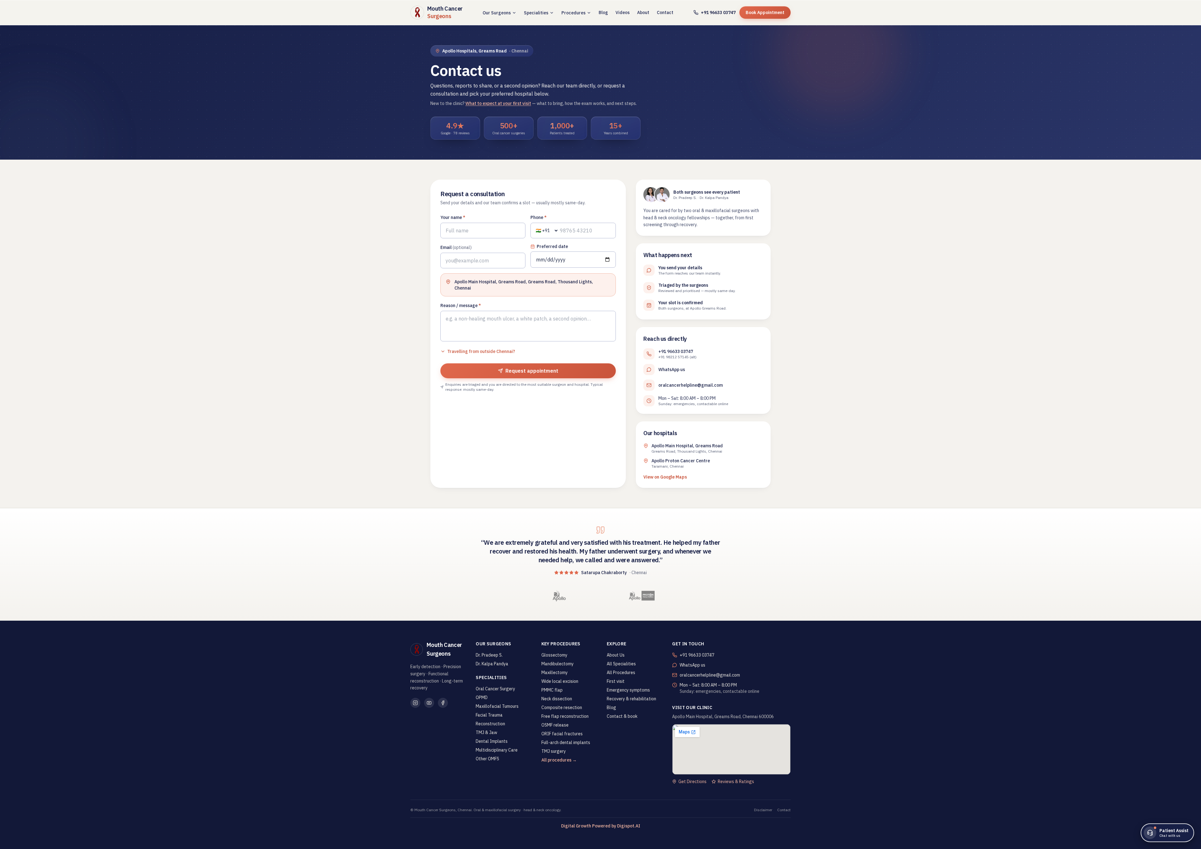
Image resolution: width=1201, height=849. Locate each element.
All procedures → (559, 760)
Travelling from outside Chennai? (481, 351)
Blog (603, 12)
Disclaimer (763, 809)
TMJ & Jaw (486, 732)
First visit (616, 681)
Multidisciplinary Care (497, 750)
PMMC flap (552, 690)
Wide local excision (559, 681)
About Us (616, 655)
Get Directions (692, 781)
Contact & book (622, 716)
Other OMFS (487, 759)
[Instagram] (415, 703)
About (643, 12)
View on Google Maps (665, 477)
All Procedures (621, 672)
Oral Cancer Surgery (495, 689)
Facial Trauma (489, 715)
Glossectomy (554, 655)
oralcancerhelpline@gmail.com (690, 385)
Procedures (573, 13)
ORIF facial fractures (562, 734)
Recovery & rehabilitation (631, 699)
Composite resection (561, 707)
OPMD (482, 697)
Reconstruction (490, 724)
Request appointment (531, 371)
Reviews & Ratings (736, 781)
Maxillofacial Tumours (497, 706)
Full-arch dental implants (565, 742)
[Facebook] (443, 703)
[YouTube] (429, 703)
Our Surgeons (497, 13)
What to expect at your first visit (498, 103)
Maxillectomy (554, 672)
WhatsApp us (671, 369)
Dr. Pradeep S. (489, 655)
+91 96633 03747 (718, 12)
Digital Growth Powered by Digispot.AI (600, 826)
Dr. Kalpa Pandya (492, 664)
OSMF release (555, 725)
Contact (665, 12)
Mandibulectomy (557, 664)
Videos (623, 12)
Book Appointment (765, 12)
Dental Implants (492, 741)
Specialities (536, 13)
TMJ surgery (553, 751)
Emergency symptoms (628, 690)
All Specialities (621, 664)
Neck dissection (556, 699)
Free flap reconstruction (565, 716)
